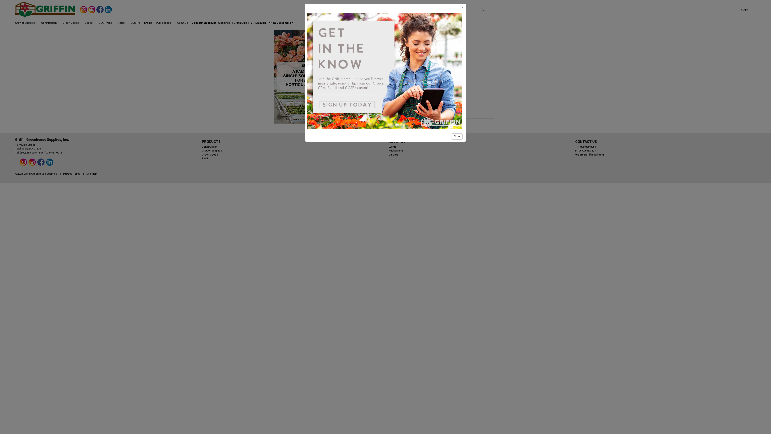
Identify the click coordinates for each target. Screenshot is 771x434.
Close (457, 136)
